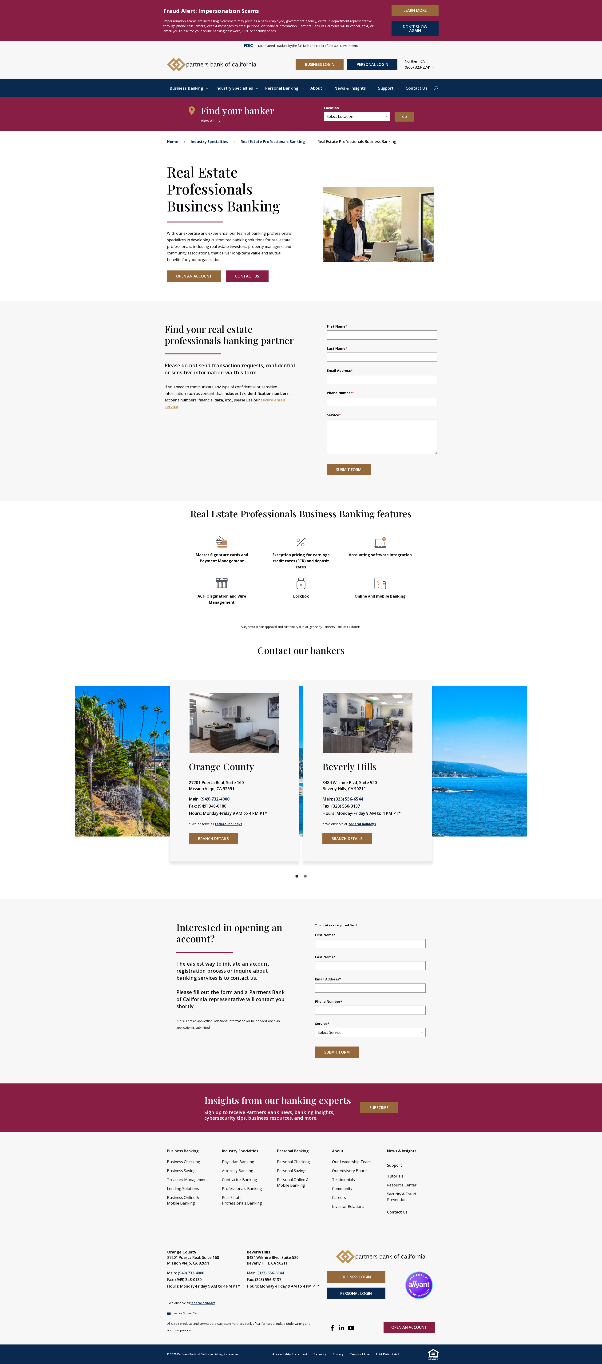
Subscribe (378, 1107)
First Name (337, 326)
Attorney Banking (237, 1170)
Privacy (338, 1354)
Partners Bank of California (195, 1354)
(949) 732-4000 (215, 799)
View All (207, 120)
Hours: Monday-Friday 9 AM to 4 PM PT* (203, 1286)
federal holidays (228, 824)
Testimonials (343, 1179)
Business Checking (183, 1161)
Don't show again (415, 28)
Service (334, 415)
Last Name (337, 348)
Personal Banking (281, 88)
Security (320, 1354)
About (316, 88)
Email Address (340, 370)
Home (172, 141)
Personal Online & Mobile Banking (293, 1182)
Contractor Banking (239, 1179)
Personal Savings (292, 1170)
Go (404, 117)
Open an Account (194, 276)
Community (342, 1188)
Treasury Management (187, 1179)
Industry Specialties (234, 88)
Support (386, 88)
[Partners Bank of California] (211, 64)
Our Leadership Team (351, 1161)
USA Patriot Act (387, 1354)
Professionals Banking (242, 1188)
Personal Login (372, 64)
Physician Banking (238, 1161)
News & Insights (350, 88)
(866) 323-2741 (418, 67)
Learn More (415, 10)
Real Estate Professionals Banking (273, 141)
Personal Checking (293, 1161)
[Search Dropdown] (436, 88)
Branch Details (213, 838)
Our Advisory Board (349, 1170)
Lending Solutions (183, 1188)
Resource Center (401, 1185)
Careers (339, 1197)
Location (331, 108)
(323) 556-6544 (348, 799)
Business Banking (186, 88)
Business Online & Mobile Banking (183, 1200)
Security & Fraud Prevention (401, 1196)
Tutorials (395, 1176)
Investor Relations (348, 1206)
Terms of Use (360, 1354)
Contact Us (417, 88)
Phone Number (340, 393)
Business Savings (182, 1170)
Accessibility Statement (289, 1354)
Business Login (319, 64)
